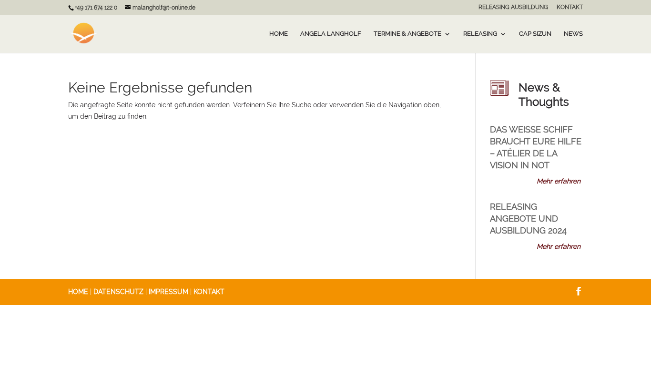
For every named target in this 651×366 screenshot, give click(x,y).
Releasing (480, 33)
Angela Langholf (330, 33)
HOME (78, 291)
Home (278, 33)
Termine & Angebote (407, 33)
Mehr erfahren (558, 181)
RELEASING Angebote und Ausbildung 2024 (528, 218)
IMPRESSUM (168, 291)
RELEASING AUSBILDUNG (513, 7)
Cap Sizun (535, 33)
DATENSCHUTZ (118, 291)
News (573, 33)
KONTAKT (570, 7)
